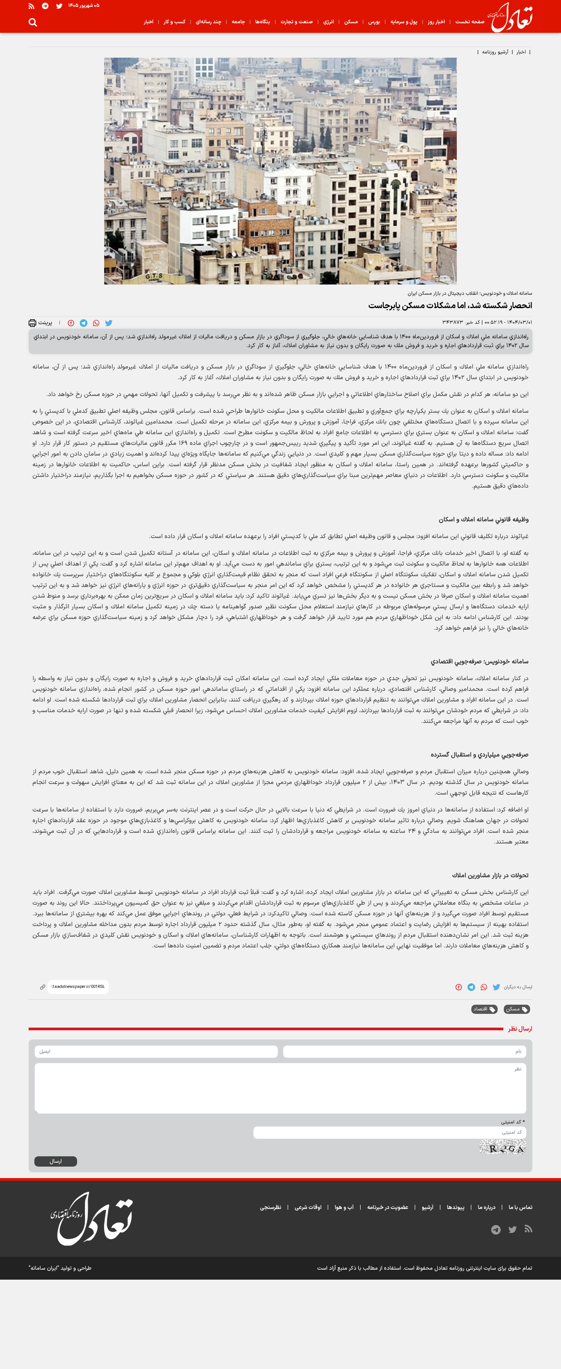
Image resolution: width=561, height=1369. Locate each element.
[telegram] (83, 322)
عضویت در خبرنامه (387, 1208)
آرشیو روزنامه (495, 52)
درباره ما (486, 1208)
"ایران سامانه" (44, 1268)
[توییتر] (59, 6)
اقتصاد (480, 1009)
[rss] (31, 6)
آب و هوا (344, 1208)
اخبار (521, 52)
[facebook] (71, 322)
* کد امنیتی (513, 1122)
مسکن (513, 1009)
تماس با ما (520, 1208)
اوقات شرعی (308, 1208)
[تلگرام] (45, 6)
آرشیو (428, 1208)
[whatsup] (96, 322)
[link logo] (507, 17)
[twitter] (109, 322)
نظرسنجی (270, 1208)
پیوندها (455, 1208)
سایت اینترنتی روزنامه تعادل (465, 1268)
